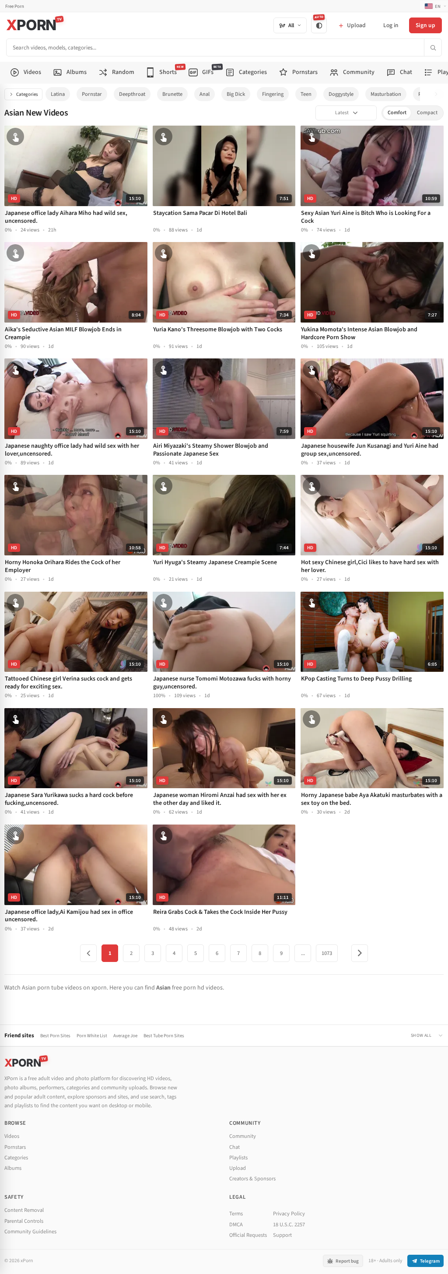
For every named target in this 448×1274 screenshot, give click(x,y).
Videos (11, 1136)
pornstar (92, 94)
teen (306, 94)
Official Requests (248, 1235)
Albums (12, 1168)
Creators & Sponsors (252, 1179)
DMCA (236, 1224)
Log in (390, 25)
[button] (438, 94)
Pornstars (15, 1147)
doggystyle (341, 94)
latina (58, 94)
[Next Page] (359, 953)
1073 (327, 953)
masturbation (386, 94)
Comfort (397, 112)
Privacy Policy (289, 1214)
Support (282, 1235)
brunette (172, 94)
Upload (237, 1168)
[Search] (432, 47)
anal (205, 94)
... (303, 953)
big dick (236, 94)
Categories (27, 94)
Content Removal (24, 1210)
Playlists (238, 1158)
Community (242, 1136)
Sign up (425, 25)
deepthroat (132, 94)
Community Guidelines (30, 1231)
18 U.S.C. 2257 (289, 1224)
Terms (236, 1214)
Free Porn (14, 6)
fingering (273, 94)
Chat (234, 1147)
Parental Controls (23, 1221)
